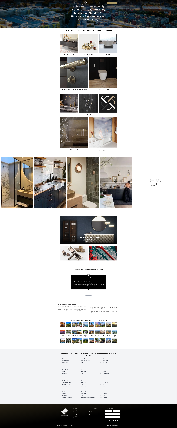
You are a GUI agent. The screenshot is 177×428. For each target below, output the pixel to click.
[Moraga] (114, 324)
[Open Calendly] (175, 218)
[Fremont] (68, 332)
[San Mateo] (74, 324)
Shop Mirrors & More (88, 241)
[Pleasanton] (97, 340)
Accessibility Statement (93, 413)
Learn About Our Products (77, 413)
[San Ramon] (97, 332)
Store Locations (92, 410)
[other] (175, 210)
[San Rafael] (79, 340)
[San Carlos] (108, 324)
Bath (70, 7)
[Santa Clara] (102, 324)
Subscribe (112, 416)
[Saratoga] (102, 340)
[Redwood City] (79, 332)
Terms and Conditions (77, 417)
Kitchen (64, 7)
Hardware (83, 7)
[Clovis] (102, 332)
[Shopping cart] (97, 3)
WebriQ (118, 425)
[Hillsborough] (68, 340)
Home (58, 7)
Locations (104, 7)
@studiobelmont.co (154, 185)
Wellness (76, 7)
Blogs (111, 7)
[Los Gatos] (108, 340)
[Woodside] (91, 332)
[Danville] (62, 324)
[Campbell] (108, 332)
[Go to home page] (85, 3)
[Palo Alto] (91, 324)
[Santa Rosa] (97, 324)
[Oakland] (85, 324)
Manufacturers (75, 411)
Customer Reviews (92, 414)
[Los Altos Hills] (85, 332)
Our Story (75, 410)
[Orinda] (114, 340)
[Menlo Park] (74, 332)
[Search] (73, 3)
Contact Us (117, 7)
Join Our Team (75, 414)
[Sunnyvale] (79, 324)
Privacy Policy (75, 416)
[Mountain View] (114, 332)
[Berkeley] (62, 332)
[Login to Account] (94, 2)
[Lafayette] (74, 340)
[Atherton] (62, 340)
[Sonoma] (91, 340)
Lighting (89, 7)
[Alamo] (68, 324)
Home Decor (96, 7)
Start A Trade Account (93, 411)
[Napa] (85, 340)
